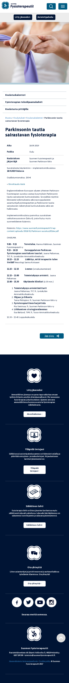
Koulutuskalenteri (15, 95)
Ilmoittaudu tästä (16, 184)
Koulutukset (19, 118)
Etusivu (8, 118)
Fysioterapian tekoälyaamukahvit (23, 102)
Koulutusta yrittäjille (16, 109)
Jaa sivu (49, 336)
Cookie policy (45, 661)
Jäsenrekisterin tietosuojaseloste (23, 661)
